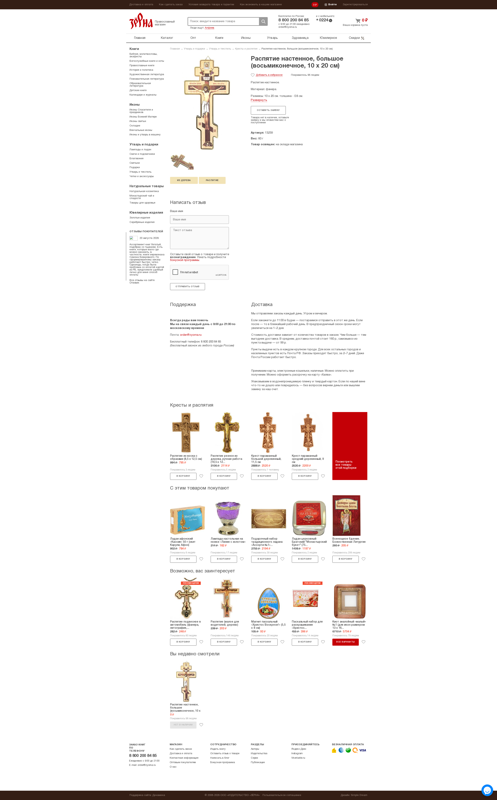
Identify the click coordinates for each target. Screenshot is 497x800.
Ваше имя (176, 211)
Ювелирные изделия (146, 212)
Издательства (259, 753)
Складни (134, 126)
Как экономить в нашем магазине (261, 4)
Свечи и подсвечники (142, 154)
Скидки (354, 38)
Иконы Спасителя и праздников (141, 111)
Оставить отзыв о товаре (224, 753)
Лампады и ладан (140, 150)
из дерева (184, 180)
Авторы (255, 749)
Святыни (134, 163)
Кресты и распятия (246, 49)
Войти (332, 4)
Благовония (136, 158)
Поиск (263, 21)
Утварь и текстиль (220, 49)
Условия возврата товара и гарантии (211, 4)
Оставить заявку (268, 110)
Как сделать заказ (170, 4)
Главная (139, 38)
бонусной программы (184, 260)
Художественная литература (146, 74)
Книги (219, 38)
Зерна (141, 21)
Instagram (297, 753)
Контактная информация (184, 758)
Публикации (258, 762)
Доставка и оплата (141, 4)
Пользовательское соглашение (281, 795)
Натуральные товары (146, 186)
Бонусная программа (222, 762)
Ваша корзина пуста (355, 25)
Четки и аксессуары (141, 176)
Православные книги (141, 65)
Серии (254, 758)
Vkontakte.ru (298, 758)
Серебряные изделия (142, 222)
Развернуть (259, 100)
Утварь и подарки (194, 49)
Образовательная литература (140, 84)
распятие (212, 180)
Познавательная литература (146, 79)
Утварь (272, 38)
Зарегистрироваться (355, 4)
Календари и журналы (142, 95)
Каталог (167, 38)
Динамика (158, 795)
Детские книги (138, 90)
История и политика (141, 70)
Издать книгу (218, 749)
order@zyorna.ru (287, 27)
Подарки (134, 167)
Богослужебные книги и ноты (146, 61)
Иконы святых (137, 121)
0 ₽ (315, 5)
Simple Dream (359, 795)
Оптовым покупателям (183, 762)
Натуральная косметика (144, 191)
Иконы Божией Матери (143, 117)
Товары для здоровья (142, 203)
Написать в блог (219, 758)
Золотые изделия (139, 218)
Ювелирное (328, 38)
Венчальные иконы (140, 130)
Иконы (246, 38)
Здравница (300, 38)
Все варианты (345, 642)
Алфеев (209, 28)
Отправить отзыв (187, 287)
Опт (193, 38)
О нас (173, 767)
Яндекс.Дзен (298, 749)
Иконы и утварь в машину (145, 135)
